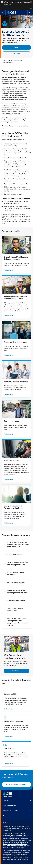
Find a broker (16, 47)
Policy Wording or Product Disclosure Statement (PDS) (15, 843)
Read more (7, 5)
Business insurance (14, 60)
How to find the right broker (16, 784)
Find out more (8, 270)
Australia (8, 823)
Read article (16, 671)
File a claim (16, 54)
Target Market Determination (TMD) (19, 845)
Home (4, 60)
